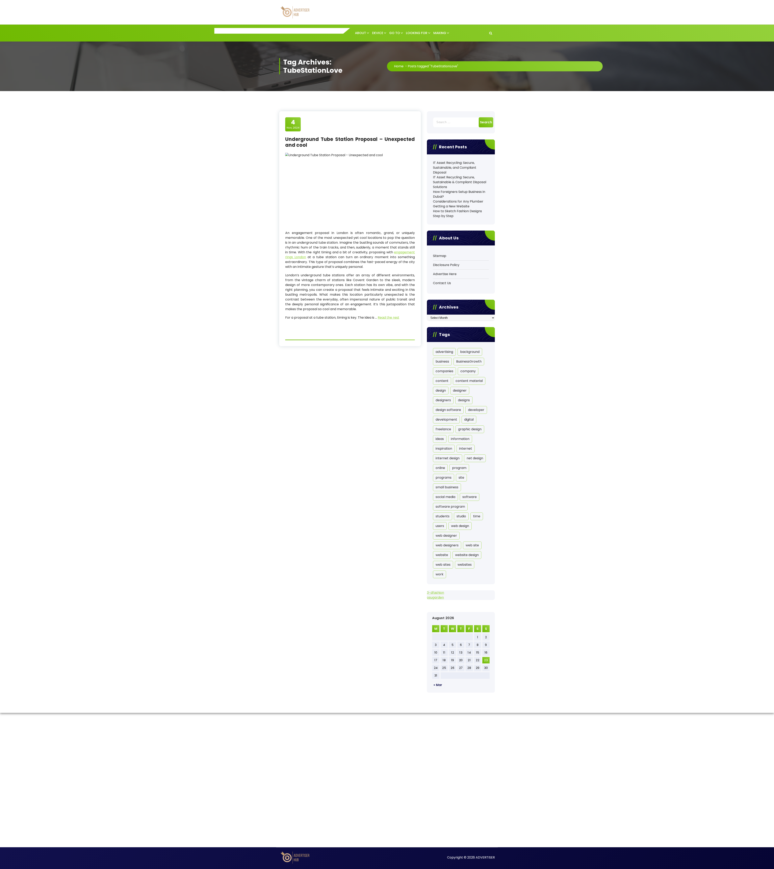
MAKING (439, 33)
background (470, 351)
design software (448, 409)
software (469, 497)
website (442, 555)
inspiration (444, 448)
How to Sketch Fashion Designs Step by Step (457, 213)
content (442, 380)
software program (450, 506)
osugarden (435, 597)
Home (399, 66)
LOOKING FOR (416, 33)
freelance (443, 429)
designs (464, 400)
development (446, 419)
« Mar (438, 685)
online (440, 468)
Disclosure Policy (446, 265)
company (468, 371)
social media (445, 497)
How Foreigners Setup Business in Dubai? (459, 194)
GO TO (394, 33)
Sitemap (439, 256)
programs (444, 477)
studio (461, 516)
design (441, 390)
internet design (448, 458)
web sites (443, 564)
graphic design (470, 429)
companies (444, 371)
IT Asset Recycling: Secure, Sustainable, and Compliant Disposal (454, 167)
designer (460, 390)
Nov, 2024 (293, 124)
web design (460, 526)
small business (447, 487)
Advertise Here (445, 274)
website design (467, 555)
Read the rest (388, 317)
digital (469, 419)
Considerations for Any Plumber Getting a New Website (458, 204)
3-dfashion (435, 592)
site (461, 477)
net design (475, 458)
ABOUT (360, 33)
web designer (446, 535)
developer (476, 409)
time (476, 516)
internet (465, 448)
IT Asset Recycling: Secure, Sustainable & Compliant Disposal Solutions (459, 182)
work (439, 574)
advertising (444, 351)
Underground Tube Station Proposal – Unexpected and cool (350, 142)
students (442, 516)
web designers (447, 545)
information (460, 439)
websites (465, 564)
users (440, 526)
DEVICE (377, 33)
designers (443, 400)
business (442, 361)
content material (469, 380)
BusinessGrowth (469, 361)
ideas (440, 439)
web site (472, 545)
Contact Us (442, 283)
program (459, 468)
